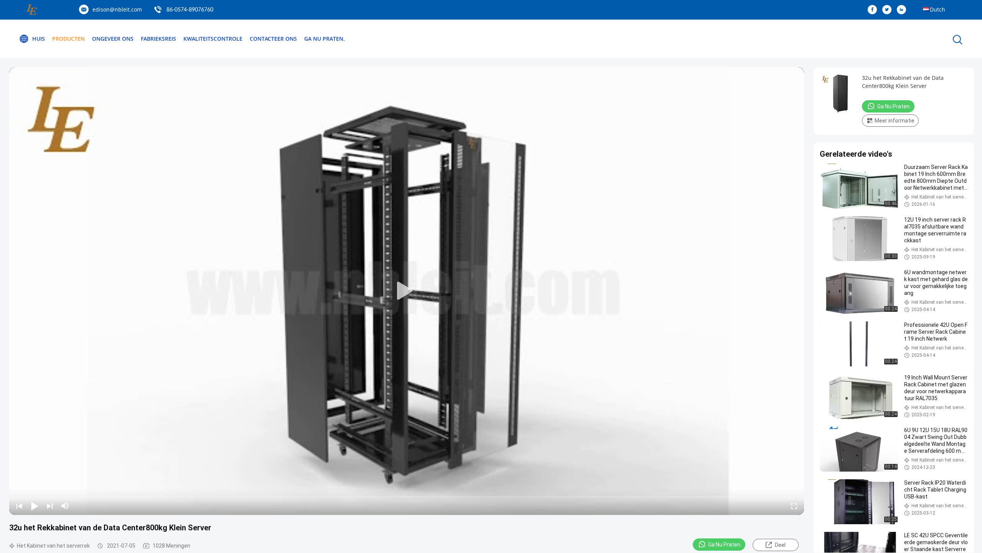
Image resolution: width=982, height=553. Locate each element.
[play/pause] (34, 506)
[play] (406, 291)
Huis (38, 38)
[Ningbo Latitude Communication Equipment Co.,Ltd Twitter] (888, 10)
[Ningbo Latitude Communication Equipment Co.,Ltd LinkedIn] (903, 10)
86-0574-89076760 (189, 10)
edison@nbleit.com (117, 9)
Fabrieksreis (158, 38)
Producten (68, 38)
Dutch (937, 9)
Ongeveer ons (112, 38)
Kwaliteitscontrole (212, 38)
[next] (50, 506)
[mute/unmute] (65, 506)
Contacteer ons (273, 38)
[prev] (19, 506)
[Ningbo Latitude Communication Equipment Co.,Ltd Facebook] (874, 10)
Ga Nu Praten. (324, 38)
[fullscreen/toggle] (794, 506)
